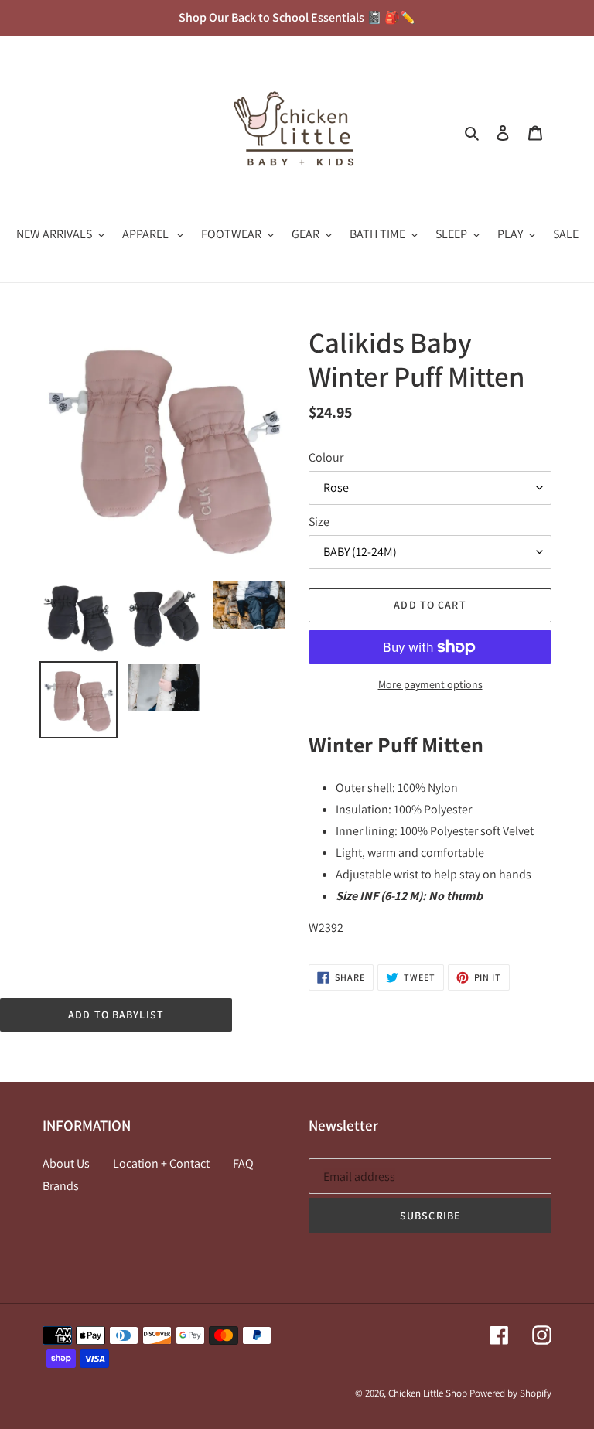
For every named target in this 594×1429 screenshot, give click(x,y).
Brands (61, 1186)
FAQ (243, 1163)
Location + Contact (161, 1163)
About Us (66, 1163)
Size (319, 521)
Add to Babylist (116, 1014)
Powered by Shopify (510, 1393)
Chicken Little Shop (427, 1393)
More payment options (430, 684)
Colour (326, 457)
